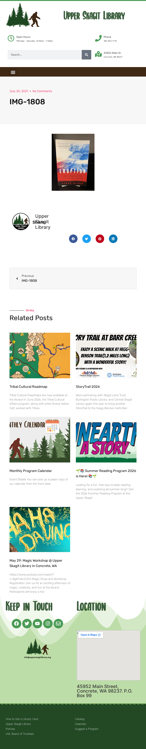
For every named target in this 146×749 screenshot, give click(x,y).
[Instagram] (48, 623)
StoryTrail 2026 (88, 387)
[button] (13, 72)
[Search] (86, 54)
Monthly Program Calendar (31, 471)
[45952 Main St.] (98, 54)
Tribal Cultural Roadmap (29, 387)
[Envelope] (58, 623)
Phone (107, 36)
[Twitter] (27, 623)
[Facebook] (16, 623)
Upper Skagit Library (94, 15)
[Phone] (98, 38)
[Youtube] (37, 623)
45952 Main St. (112, 52)
